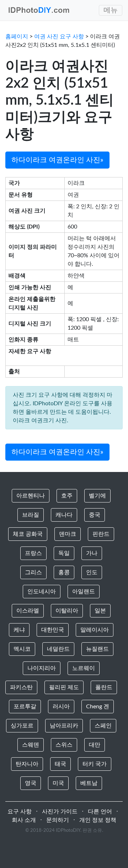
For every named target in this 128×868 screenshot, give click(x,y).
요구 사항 (19, 811)
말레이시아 (94, 630)
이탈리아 (66, 611)
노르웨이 (83, 668)
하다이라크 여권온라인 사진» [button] (57, 160)
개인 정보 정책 (97, 820)
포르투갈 (25, 706)
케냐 (19, 630)
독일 (64, 553)
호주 (67, 496)
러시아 (61, 706)
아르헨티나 (30, 496)
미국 (58, 783)
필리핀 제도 (64, 687)
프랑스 (33, 553)
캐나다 (64, 515)
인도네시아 (41, 591)
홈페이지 (16, 36)
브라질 (30, 515)
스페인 (103, 726)
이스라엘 (27, 611)
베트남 (88, 783)
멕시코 (22, 649)
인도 (91, 572)
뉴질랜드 (97, 649)
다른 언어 (100, 811)
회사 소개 (24, 820)
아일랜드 (83, 591)
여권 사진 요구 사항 (59, 36)
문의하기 (57, 820)
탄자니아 (27, 764)
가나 (91, 553)
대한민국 (52, 630)
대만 (94, 745)
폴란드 (103, 687)
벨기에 (97, 496)
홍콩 (64, 572)
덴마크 (67, 534)
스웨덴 (30, 745)
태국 (60, 764)
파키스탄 (21, 687)
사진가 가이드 (60, 811)
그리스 (33, 572)
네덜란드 (58, 649)
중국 (94, 515)
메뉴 (110, 10)
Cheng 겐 (97, 706)
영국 (30, 783)
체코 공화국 (28, 534)
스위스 (64, 745)
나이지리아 (41, 668)
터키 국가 (94, 764)
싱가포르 (22, 726)
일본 (100, 611)
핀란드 (101, 534)
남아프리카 (64, 726)
